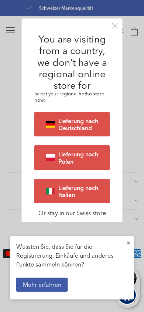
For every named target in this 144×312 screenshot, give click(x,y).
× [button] (128, 242)
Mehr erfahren (42, 284)
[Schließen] (115, 25)
